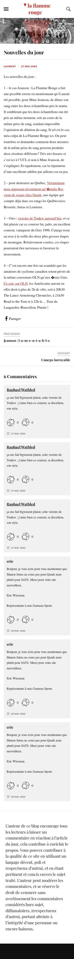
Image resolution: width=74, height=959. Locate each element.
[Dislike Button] (25, 422)
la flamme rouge (39, 8)
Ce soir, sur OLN (16, 283)
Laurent (10, 66)
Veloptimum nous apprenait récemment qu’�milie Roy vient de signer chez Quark (34, 188)
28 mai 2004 (18, 631)
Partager (15, 318)
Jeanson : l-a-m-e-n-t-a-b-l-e (27, 340)
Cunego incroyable (55, 360)
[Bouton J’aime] (11, 422)
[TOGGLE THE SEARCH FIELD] (68, 9)
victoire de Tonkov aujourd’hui (39, 218)
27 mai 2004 (29, 66)
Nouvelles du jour (24, 52)
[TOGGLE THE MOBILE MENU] (6, 9)
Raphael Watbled (21, 389)
